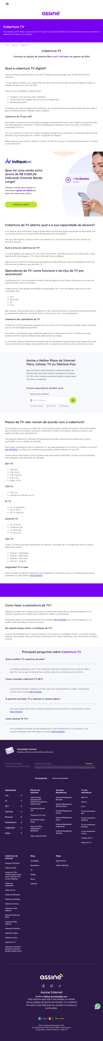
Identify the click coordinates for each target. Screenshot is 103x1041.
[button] (7, 4)
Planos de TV (86, 843)
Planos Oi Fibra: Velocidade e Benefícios (36, 828)
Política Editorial (62, 865)
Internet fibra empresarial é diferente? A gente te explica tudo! (38, 800)
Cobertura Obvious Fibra (12, 916)
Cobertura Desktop (12, 899)
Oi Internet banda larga (37, 821)
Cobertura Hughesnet (9, 884)
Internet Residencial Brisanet (64, 798)
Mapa (58, 856)
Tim (6, 795)
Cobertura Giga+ (11, 933)
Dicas (32, 879)
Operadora (34, 865)
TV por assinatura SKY (88, 812)
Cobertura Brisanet (12, 895)
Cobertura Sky (10, 868)
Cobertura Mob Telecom (11, 923)
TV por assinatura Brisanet (88, 826)
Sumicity (9, 811)
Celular (33, 874)
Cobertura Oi (10, 890)
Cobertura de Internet (11, 857)
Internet (33, 884)
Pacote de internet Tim (37, 809)
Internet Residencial (61, 791)
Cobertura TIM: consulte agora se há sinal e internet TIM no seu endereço (13, 875)
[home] (51, 13)
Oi (6, 801)
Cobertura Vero (11, 938)
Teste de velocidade (60, 778)
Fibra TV (84, 797)
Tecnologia (34, 861)
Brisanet (9, 817)
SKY (7, 806)
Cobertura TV (10, 942)
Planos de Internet (35, 791)
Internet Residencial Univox (64, 812)
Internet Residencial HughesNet (64, 825)
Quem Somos (61, 861)
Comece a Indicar (21, 204)
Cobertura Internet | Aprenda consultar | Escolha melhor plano (13, 949)
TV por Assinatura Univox (88, 832)
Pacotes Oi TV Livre (38, 815)
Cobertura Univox (12, 904)
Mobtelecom (10, 822)
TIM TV (84, 802)
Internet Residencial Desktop (64, 832)
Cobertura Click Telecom (11, 909)
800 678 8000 (11, 449)
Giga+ (8, 833)
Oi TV (83, 807)
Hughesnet (10, 827)
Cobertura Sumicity (12, 928)
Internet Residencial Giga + (64, 819)
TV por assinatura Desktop (88, 819)
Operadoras (10, 790)
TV (31, 870)
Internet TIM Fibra (12, 863)
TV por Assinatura (86, 791)
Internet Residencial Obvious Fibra (64, 805)
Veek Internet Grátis (38, 836)
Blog (32, 856)
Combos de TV (86, 838)
